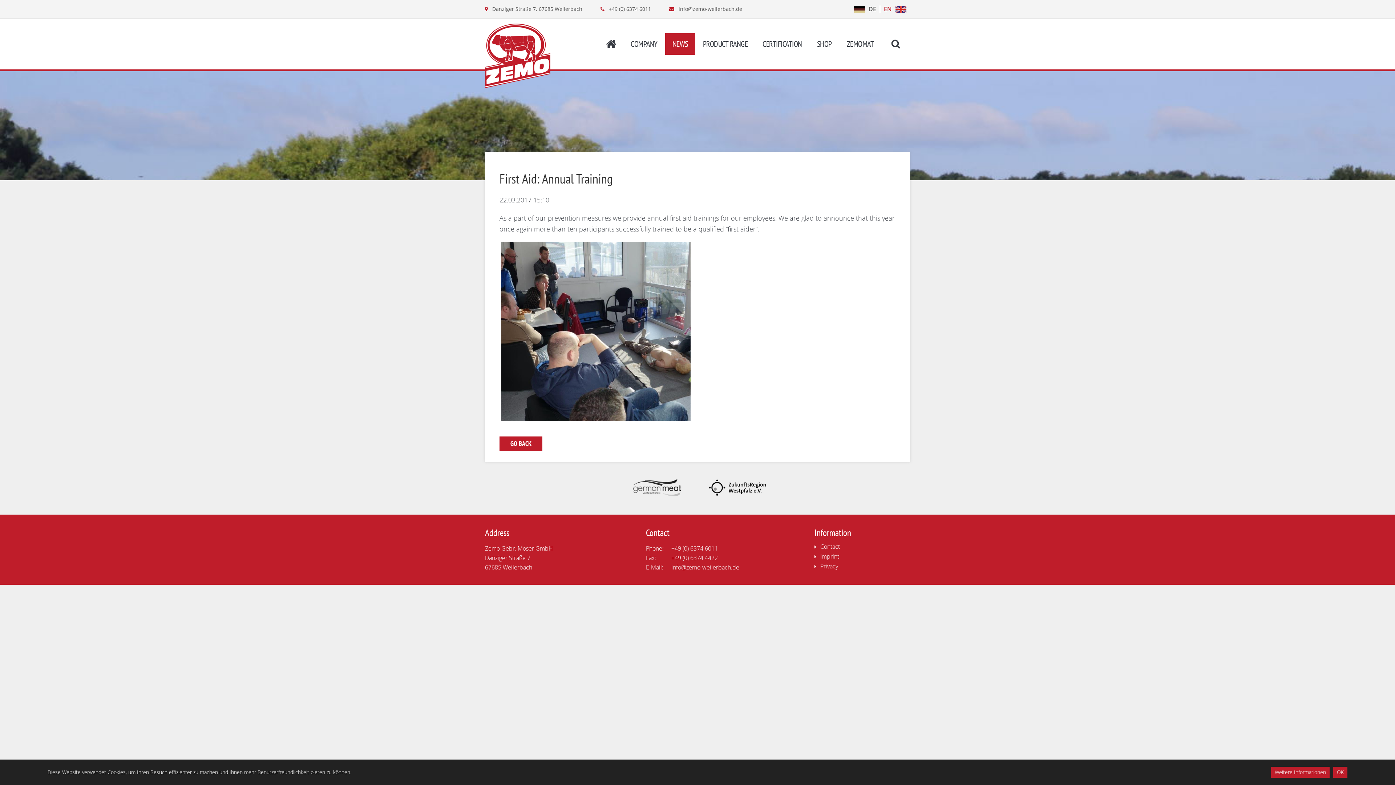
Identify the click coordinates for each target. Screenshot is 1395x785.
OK (1340, 772)
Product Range (725, 44)
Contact (830, 547)
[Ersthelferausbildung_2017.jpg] (596, 418)
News (680, 44)
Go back (520, 443)
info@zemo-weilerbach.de (710, 8)
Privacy (829, 566)
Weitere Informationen (1300, 772)
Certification (782, 44)
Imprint (829, 556)
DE (872, 9)
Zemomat (860, 44)
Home (611, 44)
